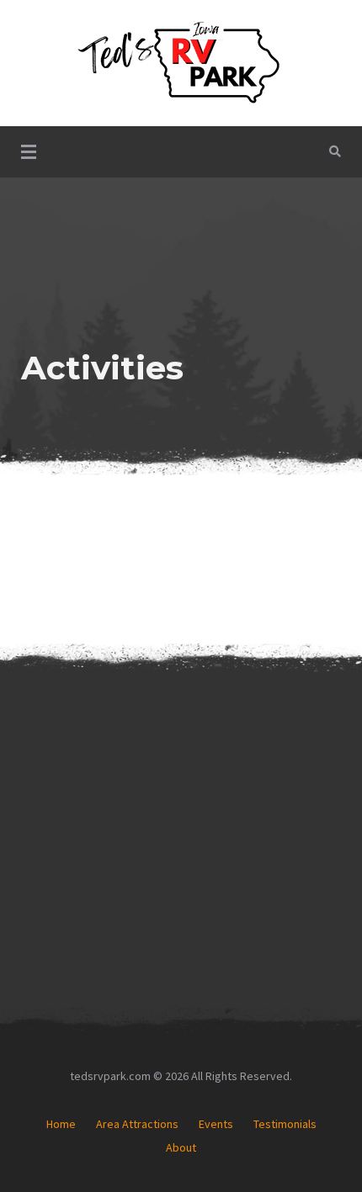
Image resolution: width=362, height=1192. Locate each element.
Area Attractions (137, 1123)
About (181, 1147)
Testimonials (285, 1123)
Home (61, 1123)
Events (216, 1123)
